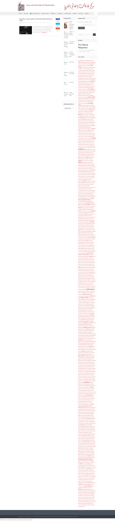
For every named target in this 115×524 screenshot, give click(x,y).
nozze (84, 371)
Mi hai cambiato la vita (82, 329)
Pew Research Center (92, 393)
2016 (82, 60)
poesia (90, 395)
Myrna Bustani (86, 352)
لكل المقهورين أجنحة (81, 506)
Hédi (93, 239)
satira (89, 446)
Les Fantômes (87, 287)
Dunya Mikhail (91, 157)
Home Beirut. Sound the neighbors (84, 239)
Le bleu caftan (86, 286)
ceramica (86, 134)
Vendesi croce (82, 495)
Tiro (88, 479)
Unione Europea (88, 489)
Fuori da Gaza (90, 214)
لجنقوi (94, 504)
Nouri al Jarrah (80, 371)
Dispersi (90, 154)
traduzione (80, 484)
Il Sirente (88, 246)
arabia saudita (91, 97)
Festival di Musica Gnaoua (85, 185)
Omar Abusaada (92, 373)
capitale (88, 130)
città (81, 139)
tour (83, 481)
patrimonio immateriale (90, 388)
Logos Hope (80, 302)
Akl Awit (86, 76)
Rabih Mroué (87, 426)
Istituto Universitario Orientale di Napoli (88, 265)
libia (90, 296)
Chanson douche (83, 136)
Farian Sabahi (93, 174)
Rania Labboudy (87, 429)
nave (86, 360)
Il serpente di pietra (84, 246)
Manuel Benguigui (91, 313)
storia (88, 468)
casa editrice (85, 133)
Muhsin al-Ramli (91, 343)
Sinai (79, 463)
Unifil (83, 489)
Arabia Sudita (80, 98)
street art (79, 470)
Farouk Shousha (81, 176)
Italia (79, 267)
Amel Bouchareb (91, 87)
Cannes (85, 130)
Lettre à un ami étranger (82, 292)
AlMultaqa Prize (81, 86)
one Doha (80, 377)
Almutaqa (85, 86)
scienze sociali (83, 449)
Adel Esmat (87, 70)
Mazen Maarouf (87, 319)
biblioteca (82, 117)
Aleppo (94, 79)
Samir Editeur (85, 444)
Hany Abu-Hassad (81, 235)
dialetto (79, 154)
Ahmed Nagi (92, 73)
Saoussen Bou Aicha (81, 446)
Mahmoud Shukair (87, 310)
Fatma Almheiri (92, 176)
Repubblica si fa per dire (88, 432)
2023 (84, 62)
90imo (79, 60)
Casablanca (80, 133)
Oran (83, 377)
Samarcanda (80, 444)
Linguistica (59, 13)
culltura (93, 147)
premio (85, 396)
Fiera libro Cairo (93, 204)
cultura (81, 149)
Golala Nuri (85, 228)
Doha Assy (92, 155)
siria (81, 464)
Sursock (90, 471)
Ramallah (82, 429)
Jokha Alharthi (80, 270)
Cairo (93, 125)
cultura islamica (92, 149)
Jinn (88, 269)
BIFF (79, 122)
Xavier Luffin (89, 500)
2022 (82, 62)
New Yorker (85, 365)
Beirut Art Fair (84, 114)
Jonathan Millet (91, 270)
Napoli (79, 359)
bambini (83, 111)
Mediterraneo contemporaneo (83, 325)
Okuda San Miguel (89, 371)
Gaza (84, 217)
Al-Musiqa (89, 76)
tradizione (89, 482)
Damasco (82, 151)
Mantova (86, 313)
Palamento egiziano (88, 380)
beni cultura (89, 116)
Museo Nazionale (86, 349)
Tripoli (92, 484)
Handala (92, 234)
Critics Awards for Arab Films (87, 147)
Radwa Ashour (92, 426)
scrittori (92, 449)
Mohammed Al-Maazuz (85, 335)
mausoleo (80, 319)
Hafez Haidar (85, 232)
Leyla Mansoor (91, 292)
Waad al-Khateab (81, 498)
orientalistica (91, 379)
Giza (88, 226)
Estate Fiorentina (87, 170)
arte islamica (83, 105)
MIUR (90, 330)
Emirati (94, 167)
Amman (91, 90)
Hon (91, 239)
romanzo (89, 435)
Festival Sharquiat (91, 196)
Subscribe (81, 28)
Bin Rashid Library (83, 122)
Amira (83, 90)
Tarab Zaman (87, 473)
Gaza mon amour (88, 217)
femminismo (87, 179)
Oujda (94, 379)
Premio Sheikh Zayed (85, 416)
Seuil (94, 451)
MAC (85, 305)
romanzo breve (83, 437)
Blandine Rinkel (92, 122)
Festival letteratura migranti (83, 196)
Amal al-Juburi (82, 87)
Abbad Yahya (90, 62)
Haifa (88, 232)
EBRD (84, 158)
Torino (79, 481)
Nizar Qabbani (80, 368)
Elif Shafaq (87, 163)
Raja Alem (91, 427)
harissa (86, 235)
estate (83, 170)
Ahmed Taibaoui (92, 75)
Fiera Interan (89, 198)
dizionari (86, 155)
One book (94, 376)
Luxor (83, 305)
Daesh (79, 151)
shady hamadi (88, 452)
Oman (87, 373)
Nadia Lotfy (80, 354)
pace (84, 380)
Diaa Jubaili (91, 152)
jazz (85, 267)
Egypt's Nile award (87, 162)
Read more (44, 32)
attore (82, 108)
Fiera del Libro (83, 198)
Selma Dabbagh (87, 451)
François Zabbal (81, 214)
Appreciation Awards (81, 95)
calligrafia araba (81, 130)
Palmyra (91, 385)
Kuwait (89, 279)
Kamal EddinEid (89, 273)
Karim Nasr (82, 275)
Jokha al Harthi (91, 269)
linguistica (93, 299)
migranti (93, 327)
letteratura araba (81, 291)
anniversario (83, 93)
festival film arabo (92, 187)
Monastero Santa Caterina (82, 338)
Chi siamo (26, 13)
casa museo (89, 133)
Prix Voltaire (86, 423)
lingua (79, 297)
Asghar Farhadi (80, 106)
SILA (82, 462)
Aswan (94, 106)
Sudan (87, 470)
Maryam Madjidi (85, 316)
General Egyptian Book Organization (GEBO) (85, 218)
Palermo (81, 382)
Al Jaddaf (81, 84)
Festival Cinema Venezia (85, 184)
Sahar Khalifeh (83, 438)
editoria (80, 160)
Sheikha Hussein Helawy (90, 457)
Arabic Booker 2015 (92, 98)
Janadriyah (83, 267)
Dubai (87, 157)
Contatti (87, 13)
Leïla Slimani (80, 294)
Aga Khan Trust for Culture (87, 71)
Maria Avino (87, 315)
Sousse (93, 465)
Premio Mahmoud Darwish (91, 407)
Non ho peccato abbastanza (91, 368)
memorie (90, 325)
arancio (79, 103)
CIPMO (79, 139)
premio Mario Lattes (88, 409)
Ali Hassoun (88, 82)
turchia (93, 486)
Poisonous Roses (81, 396)
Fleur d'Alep (84, 207)
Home (20, 13)
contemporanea (91, 144)
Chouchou (86, 138)
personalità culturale (81, 393)
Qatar (81, 424)
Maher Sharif (89, 307)
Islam (94, 256)
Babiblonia (87, 109)
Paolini (94, 385)
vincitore (79, 497)
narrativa (82, 359)
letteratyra (93, 291)
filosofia (93, 206)
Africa (82, 71)
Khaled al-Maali (91, 276)
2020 (93, 60)
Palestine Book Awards (90, 384)
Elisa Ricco (25, 22)
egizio (83, 162)
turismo (79, 487)
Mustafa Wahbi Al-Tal (89, 351)
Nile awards (87, 366)
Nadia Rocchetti (90, 354)
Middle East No (80, 327)
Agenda (74, 13)
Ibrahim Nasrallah (86, 242)
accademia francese (81, 70)
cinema (93, 138)
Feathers (89, 177)
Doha (89, 155)
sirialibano (84, 463)
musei (87, 346)
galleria (82, 215)
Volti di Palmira (92, 497)
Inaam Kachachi (81, 248)
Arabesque (85, 97)
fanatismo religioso (81, 174)
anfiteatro (80, 92)
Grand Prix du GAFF (88, 229)
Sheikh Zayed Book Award (85, 459)
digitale (82, 154)
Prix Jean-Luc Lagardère (89, 421)
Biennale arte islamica (90, 119)
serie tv (91, 451)
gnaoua (81, 228)
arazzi (86, 103)
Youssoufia (80, 504)
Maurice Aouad (86, 318)
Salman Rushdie (84, 440)
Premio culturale (81, 398)
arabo (89, 101)
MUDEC (86, 341)
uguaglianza (85, 487)
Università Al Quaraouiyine (82, 492)
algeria (92, 81)
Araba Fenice (80, 97)
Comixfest (84, 142)
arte (79, 105)
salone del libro (86, 441)
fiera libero (83, 204)
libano (84, 294)
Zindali (91, 504)
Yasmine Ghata (92, 501)
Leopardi (83, 287)
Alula (93, 86)
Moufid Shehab (87, 340)
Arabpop (91, 101)
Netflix (84, 363)
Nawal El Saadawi (91, 360)
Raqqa (91, 429)
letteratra (84, 289)
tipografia (85, 479)
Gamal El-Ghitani (86, 215)
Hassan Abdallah (90, 235)
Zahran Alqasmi (85, 504)
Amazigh (86, 87)
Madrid (87, 305)
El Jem (91, 163)
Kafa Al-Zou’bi (83, 273)
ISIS (92, 256)
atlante (79, 108)
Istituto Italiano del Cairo (87, 259)
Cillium (89, 138)
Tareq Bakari (92, 473)
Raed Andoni (80, 427)
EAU (79, 158)
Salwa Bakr (93, 443)
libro (95, 296)
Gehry (95, 217)
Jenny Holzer (82, 269)
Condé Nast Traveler (84, 144)
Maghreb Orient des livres (82, 307)
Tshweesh (80, 486)
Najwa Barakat (89, 357)
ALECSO (91, 79)
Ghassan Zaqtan (86, 220)
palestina (87, 382)
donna (79, 157)
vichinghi (86, 495)
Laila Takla (82, 284)
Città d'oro (84, 139)
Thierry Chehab (80, 479)
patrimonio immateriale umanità (83, 390)
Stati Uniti (86, 467)
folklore (88, 207)
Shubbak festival (84, 460)
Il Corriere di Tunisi (84, 245)
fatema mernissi (86, 176)
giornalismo (80, 223)
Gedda (92, 217)
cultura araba (87, 149)
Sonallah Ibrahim (81, 465)
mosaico (94, 338)
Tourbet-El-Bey (87, 481)
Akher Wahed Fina (81, 76)
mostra (80, 340)
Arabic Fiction (85, 101)
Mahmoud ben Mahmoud (85, 308)
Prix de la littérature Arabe (89, 418)
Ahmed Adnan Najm (85, 73)
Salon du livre (89, 440)
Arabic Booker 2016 (81, 100)
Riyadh (88, 434)
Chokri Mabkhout (81, 138)
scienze (79, 449)
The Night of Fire (81, 478)
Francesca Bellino (81, 212)
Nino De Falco (91, 366)
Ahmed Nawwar (81, 75)
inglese (89, 248)
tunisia (89, 486)
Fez (95, 196)
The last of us (88, 476)
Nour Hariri (93, 369)
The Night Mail (92, 476)
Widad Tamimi (91, 498)
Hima (84, 237)
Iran (88, 256)
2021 (79, 62)
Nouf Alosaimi (88, 369)
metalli (93, 325)
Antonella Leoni (88, 93)
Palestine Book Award (82, 384)
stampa (82, 467)
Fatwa (84, 177)
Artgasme (87, 105)
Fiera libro (87, 204)
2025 (86, 62)
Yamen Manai (84, 501)
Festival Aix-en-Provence (91, 181)
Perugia (86, 393)
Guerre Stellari (93, 231)
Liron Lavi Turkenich (81, 300)
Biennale (84, 119)
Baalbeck (83, 109)
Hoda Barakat (92, 237)
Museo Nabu (80, 349)
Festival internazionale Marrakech (84, 193)
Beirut (79, 114)
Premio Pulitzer (84, 413)
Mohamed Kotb (90, 332)
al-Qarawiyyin (86, 78)
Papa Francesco (87, 387)
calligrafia (93, 128)
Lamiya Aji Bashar (87, 284)
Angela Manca (84, 92)
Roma (85, 435)
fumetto (85, 214)
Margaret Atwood (81, 315)
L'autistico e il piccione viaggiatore (89, 281)
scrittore (87, 449)
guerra (88, 231)
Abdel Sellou (88, 65)
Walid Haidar (86, 498)
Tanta (84, 473)
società (88, 463)
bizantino (88, 122)
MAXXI (83, 319)
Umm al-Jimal (89, 487)
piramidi (83, 395)
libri (92, 296)
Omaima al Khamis (83, 373)
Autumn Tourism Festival (87, 108)
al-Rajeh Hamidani (92, 78)
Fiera (79, 198)
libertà (88, 294)
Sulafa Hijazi (91, 470)
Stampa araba (67, 13)
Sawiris (91, 446)
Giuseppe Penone (84, 226)
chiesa (93, 136)
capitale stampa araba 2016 (88, 131)
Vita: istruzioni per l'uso (85, 497)
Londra (84, 302)
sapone (86, 446)
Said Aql (87, 438)
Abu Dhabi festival (92, 67)
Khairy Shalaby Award (85, 276)
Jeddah (92, 267)
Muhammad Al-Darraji (92, 341)
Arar (81, 103)
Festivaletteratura (81, 187)
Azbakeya (93, 108)
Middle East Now (88, 327)
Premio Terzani (80, 418)
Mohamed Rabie (88, 333)
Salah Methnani (91, 438)
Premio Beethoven (90, 396)
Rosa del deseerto (89, 437)
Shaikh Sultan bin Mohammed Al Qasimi (87, 454)
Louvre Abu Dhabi (87, 304)
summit (87, 471)
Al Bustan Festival (86, 79)
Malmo (89, 311)
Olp (78, 373)
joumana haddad (81, 272)
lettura (88, 292)
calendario (89, 128)
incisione (86, 248)
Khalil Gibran (80, 279)
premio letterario (85, 406)
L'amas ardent (93, 279)
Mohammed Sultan (90, 336)
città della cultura (89, 139)
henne (81, 237)
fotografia (93, 211)
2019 (90, 60)
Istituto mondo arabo (88, 261)
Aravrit (84, 103)
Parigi (91, 387)
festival (85, 181)
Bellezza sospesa (84, 116)
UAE (82, 487)
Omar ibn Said (86, 374)
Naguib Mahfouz (82, 355)
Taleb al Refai (80, 473)
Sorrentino (86, 465)
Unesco (80, 489)
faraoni (89, 174)
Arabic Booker (85, 98)
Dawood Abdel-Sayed (85, 152)
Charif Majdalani (89, 136)
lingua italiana (90, 297)
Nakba (93, 357)
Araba (92, 95)
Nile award (83, 366)
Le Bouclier (91, 286)
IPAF (87, 256)
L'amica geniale (80, 281)
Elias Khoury (83, 163)
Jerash (86, 269)
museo (90, 346)
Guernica (85, 231)
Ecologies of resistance (89, 158)
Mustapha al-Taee (81, 352)
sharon (85, 457)
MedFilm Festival (88, 322)
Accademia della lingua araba (88, 68)
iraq (90, 256)
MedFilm (92, 321)
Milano (87, 329)
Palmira (87, 385)
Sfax (79, 452)
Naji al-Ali (85, 357)
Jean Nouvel (88, 267)
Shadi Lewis (84, 452)
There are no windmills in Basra (89, 478)
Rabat (83, 426)
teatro (87, 475)
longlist (87, 302)
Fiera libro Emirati (81, 206)
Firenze (80, 207)
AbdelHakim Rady (86, 63)
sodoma (91, 463)
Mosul (83, 340)
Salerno (79, 440)
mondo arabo (89, 338)
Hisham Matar (87, 237)
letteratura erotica (88, 291)
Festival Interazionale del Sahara (83, 188)
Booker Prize (83, 125)
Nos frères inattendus (82, 369)
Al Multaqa (85, 84)
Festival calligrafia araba (82, 182)
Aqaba (87, 95)
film (91, 206)
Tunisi (85, 486)
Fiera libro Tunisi (87, 206)
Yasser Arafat (80, 503)
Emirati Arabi (80, 168)
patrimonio (83, 388)
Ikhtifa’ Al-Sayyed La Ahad (82, 243)
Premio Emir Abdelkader (87, 399)
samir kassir (89, 444)
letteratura (90, 289)
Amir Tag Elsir (87, 90)
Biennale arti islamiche (82, 120)
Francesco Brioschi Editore (88, 212)
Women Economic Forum (82, 500)
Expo (94, 173)
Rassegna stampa (47, 22)
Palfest (79, 385)
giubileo (79, 226)
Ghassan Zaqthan (92, 220)
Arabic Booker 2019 (88, 100)
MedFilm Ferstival (81, 322)
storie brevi (92, 468)
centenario (83, 134)
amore (94, 90)
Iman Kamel (93, 246)
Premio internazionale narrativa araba (84, 404)
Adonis (91, 70)
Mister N (87, 330)
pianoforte (80, 395)
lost (89, 302)
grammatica (89, 228)
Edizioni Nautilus (85, 160)
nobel (85, 368)
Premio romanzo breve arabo (86, 415)
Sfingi (81, 452)
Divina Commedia (81, 155)
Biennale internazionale (90, 120)
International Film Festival (86, 251)
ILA (87, 243)
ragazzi (84, 427)
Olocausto (94, 371)
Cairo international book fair (83, 127)
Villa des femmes (91, 495)
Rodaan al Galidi (81, 435)
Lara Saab (82, 286)
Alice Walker (84, 82)
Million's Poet (92, 329)
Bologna (79, 123)
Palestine (91, 382)
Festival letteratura (90, 195)
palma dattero (83, 385)
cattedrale (93, 133)
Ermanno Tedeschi (89, 168)
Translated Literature (86, 484)
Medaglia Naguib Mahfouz (85, 321)
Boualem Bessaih (89, 125)
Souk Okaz (90, 465)
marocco (91, 315)
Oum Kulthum (80, 380)
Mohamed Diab (84, 332)
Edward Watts (90, 160)
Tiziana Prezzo (91, 479)
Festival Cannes (89, 182)
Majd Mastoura (85, 311)
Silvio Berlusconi (86, 462)
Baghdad (91, 109)
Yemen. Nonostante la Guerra (88, 503)
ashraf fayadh (86, 106)
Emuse (84, 168)
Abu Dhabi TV (80, 68)
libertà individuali (86, 296)
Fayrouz (86, 177)
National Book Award (81, 360)
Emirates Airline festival (82, 165)
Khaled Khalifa (80, 278)
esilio (93, 168)
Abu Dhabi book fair (85, 67)
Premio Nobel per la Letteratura (86, 410)
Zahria (89, 504)
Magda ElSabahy (91, 305)
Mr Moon (83, 341)
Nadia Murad (84, 354)
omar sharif (84, 376)
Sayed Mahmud (87, 448)
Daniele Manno (86, 151)
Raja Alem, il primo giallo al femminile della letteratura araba (35, 19)
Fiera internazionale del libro (86, 198)
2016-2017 (85, 60)
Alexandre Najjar (81, 81)
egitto (80, 162)
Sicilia (89, 460)
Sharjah (89, 456)
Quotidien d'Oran (86, 424)
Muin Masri (80, 344)
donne (82, 157)
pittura (86, 395)
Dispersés (93, 154)
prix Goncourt (82, 421)
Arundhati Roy (91, 105)
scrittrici (79, 451)
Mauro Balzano (91, 318)
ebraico (81, 158)
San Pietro (93, 444)
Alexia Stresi (86, 81)
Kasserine (86, 275)
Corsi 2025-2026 (35, 13)
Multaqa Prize (85, 344)
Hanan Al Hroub (88, 234)
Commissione (88, 142)
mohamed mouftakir (81, 333)
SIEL (81, 462)
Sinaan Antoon (92, 462)
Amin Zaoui (80, 90)
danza (93, 151)
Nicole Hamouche (90, 365)
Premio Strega (91, 416)
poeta (93, 395)
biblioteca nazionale (88, 117)
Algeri (89, 81)
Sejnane (83, 451)
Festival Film (86, 187)
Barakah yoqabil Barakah (89, 111)
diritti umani (86, 154)
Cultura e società (45, 13)
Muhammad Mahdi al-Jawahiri (83, 343)
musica (83, 351)
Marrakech (80, 316)
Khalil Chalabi (91, 278)
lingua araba (84, 297)
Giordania (91, 222)
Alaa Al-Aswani (80, 79)
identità (92, 242)
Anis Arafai (89, 92)
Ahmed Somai (86, 75)
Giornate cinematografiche (87, 223)
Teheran (90, 475)
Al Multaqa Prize (90, 84)
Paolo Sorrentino (81, 387)
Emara (93, 163)
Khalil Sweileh (85, 279)
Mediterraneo (89, 324)
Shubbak (79, 460)
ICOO (90, 242)
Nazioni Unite (84, 362)
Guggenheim (80, 232)
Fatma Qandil (80, 177)
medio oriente (83, 324)
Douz (85, 157)
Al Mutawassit (89, 86)
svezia (93, 471)
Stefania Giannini (84, 468)
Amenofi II (80, 89)
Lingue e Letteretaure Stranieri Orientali (85, 299)
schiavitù (91, 448)
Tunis (83, 486)
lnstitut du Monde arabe (89, 300)
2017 (88, 60)
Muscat (89, 344)
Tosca (82, 481)
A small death (91, 106)
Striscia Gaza (83, 470)
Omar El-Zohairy (81, 374)
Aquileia (89, 95)
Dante (91, 151)
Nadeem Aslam (92, 352)
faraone (86, 174)
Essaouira (79, 170)
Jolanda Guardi (85, 270)
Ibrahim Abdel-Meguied (85, 240)
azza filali (79, 109)
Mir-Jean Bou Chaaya (81, 330)
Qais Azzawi (91, 423)
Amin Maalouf (91, 89)
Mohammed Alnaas (92, 335)
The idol (84, 476)
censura (79, 134)
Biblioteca (53, 13)
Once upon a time (89, 376)
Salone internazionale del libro (85, 443)
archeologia (90, 103)
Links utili (80, 13)
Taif (94, 471)
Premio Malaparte (81, 409)
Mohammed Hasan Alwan (82, 336)
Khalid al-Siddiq (86, 278)
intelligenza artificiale (86, 249)
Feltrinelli (83, 179)
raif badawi (87, 427)
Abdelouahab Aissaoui (82, 65)
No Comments (22, 23)
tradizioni (93, 482)
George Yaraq (80, 220)
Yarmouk (88, 501)
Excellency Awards (90, 173)
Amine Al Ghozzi (85, 89)
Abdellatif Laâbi (92, 63)
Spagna (79, 467)
